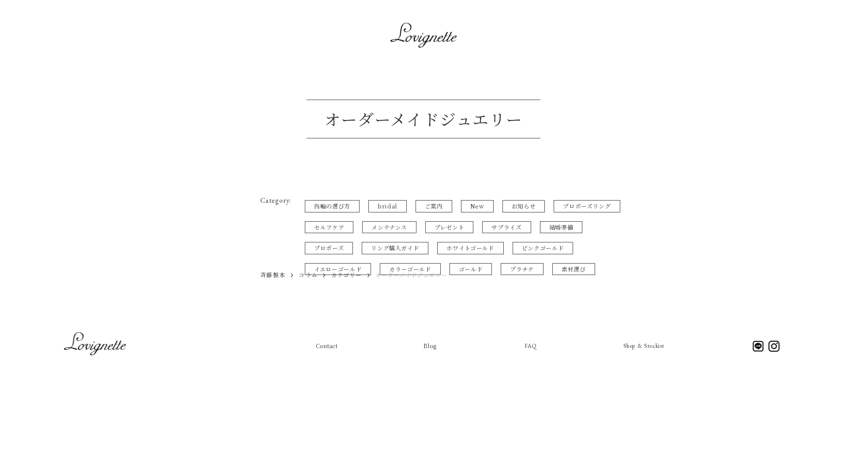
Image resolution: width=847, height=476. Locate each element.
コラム (308, 275)
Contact (326, 346)
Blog (431, 346)
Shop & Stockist (643, 346)
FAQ (531, 346)
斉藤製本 (272, 275)
